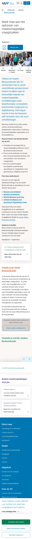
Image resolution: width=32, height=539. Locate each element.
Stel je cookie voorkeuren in (16, 328)
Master (21, 10)
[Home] (3, 10)
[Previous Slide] (24, 359)
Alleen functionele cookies (16, 528)
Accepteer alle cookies (16, 522)
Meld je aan (14, 47)
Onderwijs (11, 10)
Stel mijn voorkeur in (16, 535)
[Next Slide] (29, 359)
